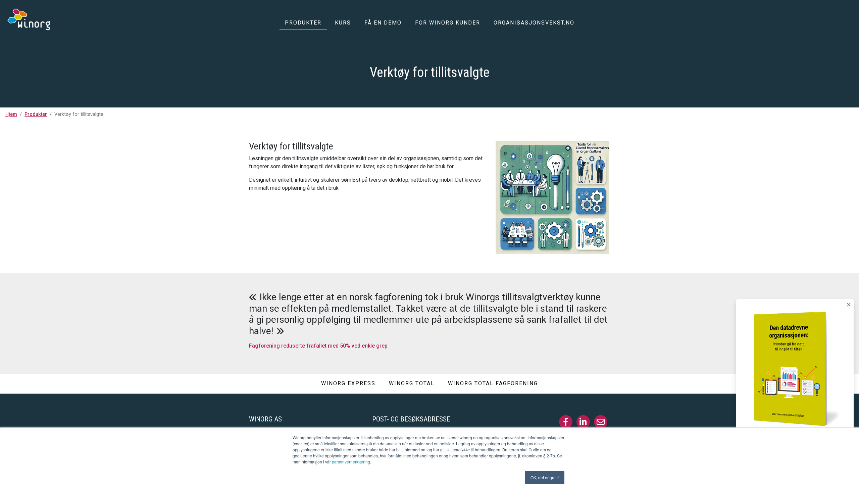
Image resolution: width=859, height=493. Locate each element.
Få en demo (383, 22)
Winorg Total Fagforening (493, 383)
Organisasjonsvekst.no (534, 22)
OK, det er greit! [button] (544, 477)
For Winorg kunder (447, 22)
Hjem (11, 114)
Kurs (343, 22)
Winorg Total (412, 383)
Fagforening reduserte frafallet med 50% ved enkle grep (318, 346)
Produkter (303, 22)
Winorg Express (348, 383)
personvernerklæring (351, 461)
